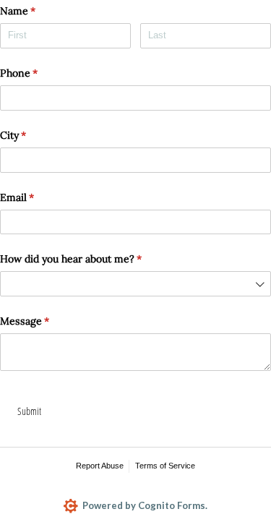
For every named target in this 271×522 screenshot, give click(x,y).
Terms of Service (165, 465)
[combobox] (135, 283)
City (32, 135)
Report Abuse (100, 465)
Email (36, 197)
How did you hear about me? (90, 258)
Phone (38, 73)
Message (44, 321)
